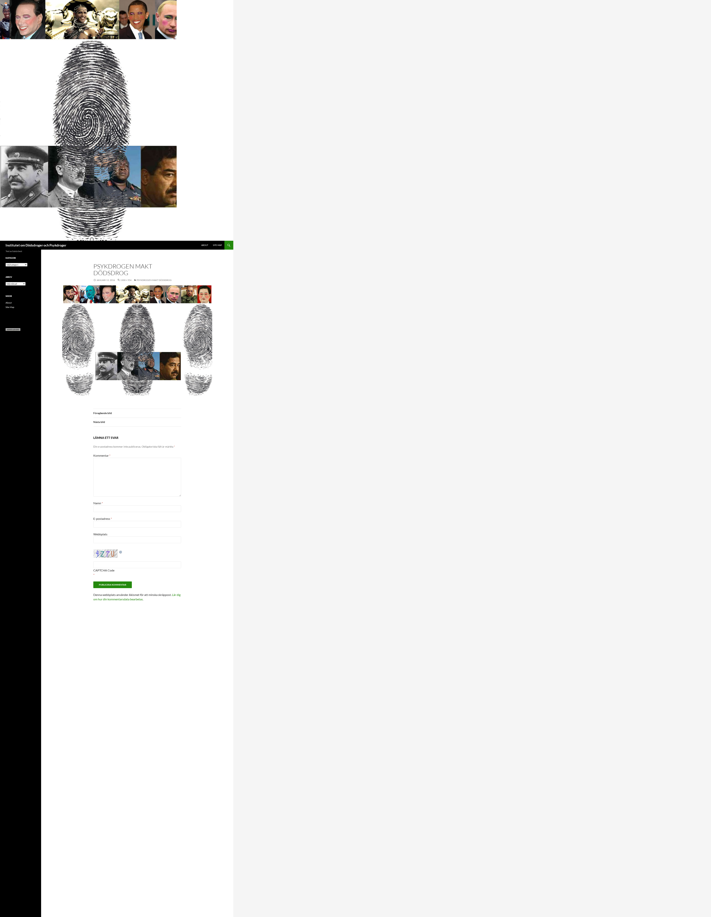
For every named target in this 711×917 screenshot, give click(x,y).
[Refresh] (121, 551)
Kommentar (101, 455)
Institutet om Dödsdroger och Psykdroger (36, 245)
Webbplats (100, 534)
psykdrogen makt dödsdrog (154, 280)
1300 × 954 (125, 280)
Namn (98, 503)
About (204, 245)
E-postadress (102, 518)
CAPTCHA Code (103, 570)
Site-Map (217, 245)
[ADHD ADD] (13, 329)
